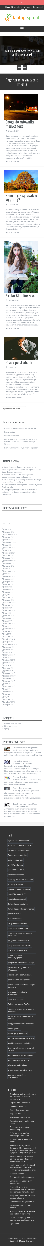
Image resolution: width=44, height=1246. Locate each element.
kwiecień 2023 (9, 576)
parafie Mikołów (14, 914)
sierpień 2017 (9, 681)
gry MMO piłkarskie (15, 865)
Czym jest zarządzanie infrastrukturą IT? (20, 428)
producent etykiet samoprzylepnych (15, 956)
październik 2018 (10, 644)
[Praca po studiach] (21, 348)
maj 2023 (7, 574)
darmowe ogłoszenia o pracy (19, 850)
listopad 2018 (9, 642)
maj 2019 (7, 626)
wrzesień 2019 (10, 618)
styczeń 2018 (9, 668)
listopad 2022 (9, 582)
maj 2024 (7, 550)
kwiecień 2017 (9, 691)
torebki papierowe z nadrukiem (20, 1043)
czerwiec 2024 (9, 548)
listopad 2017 (9, 673)
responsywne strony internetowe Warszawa (21, 1010)
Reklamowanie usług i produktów (22, 1202)
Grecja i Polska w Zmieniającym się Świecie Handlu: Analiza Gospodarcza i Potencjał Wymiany (20, 441)
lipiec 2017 (8, 684)
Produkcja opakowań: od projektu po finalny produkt (22, 52)
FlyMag (20, 1241)
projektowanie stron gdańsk (19, 980)
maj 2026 (7, 529)
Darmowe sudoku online (17, 855)
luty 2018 (7, 665)
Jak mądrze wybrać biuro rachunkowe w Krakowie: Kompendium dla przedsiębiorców (18, 763)
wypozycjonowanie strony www (20, 1070)
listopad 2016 (9, 705)
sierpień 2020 (9, 605)
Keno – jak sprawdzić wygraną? (21, 197)
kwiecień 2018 (9, 660)
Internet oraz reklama (14, 398)
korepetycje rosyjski (15, 884)
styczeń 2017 (9, 699)
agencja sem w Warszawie (18, 840)
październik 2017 (10, 676)
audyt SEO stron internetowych (20, 845)
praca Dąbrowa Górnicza (17, 950)
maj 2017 (7, 689)
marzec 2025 (9, 540)
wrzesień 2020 (10, 603)
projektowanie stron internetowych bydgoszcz (21, 986)
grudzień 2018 (9, 639)
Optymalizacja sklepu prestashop (21, 909)
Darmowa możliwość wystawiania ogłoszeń (21, 448)
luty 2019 (7, 634)
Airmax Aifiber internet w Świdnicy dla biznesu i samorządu (24, 8)
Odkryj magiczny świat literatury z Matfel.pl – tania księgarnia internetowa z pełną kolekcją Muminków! (20, 492)
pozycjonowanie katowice (18, 928)
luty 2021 (7, 595)
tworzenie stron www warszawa (20, 1055)
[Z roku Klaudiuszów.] (21, 267)
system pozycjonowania (17, 1033)
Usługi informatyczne (18, 1106)
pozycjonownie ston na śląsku (19, 946)
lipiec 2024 (8, 545)
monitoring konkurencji (17, 899)
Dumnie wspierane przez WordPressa (22, 1239)
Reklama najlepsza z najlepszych (25, 748)
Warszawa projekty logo (17, 1065)
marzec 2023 (9, 579)
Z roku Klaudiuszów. (20, 295)
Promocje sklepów (17, 1174)
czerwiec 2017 (9, 686)
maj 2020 (7, 613)
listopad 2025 (9, 532)
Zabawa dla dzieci (20, 777)
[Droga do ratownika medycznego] (21, 106)
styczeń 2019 (9, 637)
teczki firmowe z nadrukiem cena (21, 1038)
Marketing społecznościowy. (21, 1117)
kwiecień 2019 (9, 629)
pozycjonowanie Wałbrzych (18, 941)
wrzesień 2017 (10, 678)
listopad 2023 (9, 558)
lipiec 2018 (8, 652)
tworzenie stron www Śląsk (18, 1060)
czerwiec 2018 (9, 655)
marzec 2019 (9, 631)
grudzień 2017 (9, 671)
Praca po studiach (19, 362)
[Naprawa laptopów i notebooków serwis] (22, 18)
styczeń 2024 (9, 555)
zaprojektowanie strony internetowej (17, 1076)
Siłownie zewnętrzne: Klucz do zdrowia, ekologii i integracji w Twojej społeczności (21, 1158)
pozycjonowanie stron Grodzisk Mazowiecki (20, 934)
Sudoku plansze (14, 1029)
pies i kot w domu (15, 919)
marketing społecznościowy (19, 889)
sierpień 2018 (9, 650)
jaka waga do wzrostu (16, 870)
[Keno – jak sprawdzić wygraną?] (21, 181)
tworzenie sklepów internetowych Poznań (21, 1049)
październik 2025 (10, 535)
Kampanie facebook (16, 875)
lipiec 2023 (8, 569)
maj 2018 (7, 658)
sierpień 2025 (9, 537)
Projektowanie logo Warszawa (20, 975)
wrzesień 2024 (10, 542)
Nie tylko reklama (13, 161)
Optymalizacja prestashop (18, 904)
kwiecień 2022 (9, 590)
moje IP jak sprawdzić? (17, 894)
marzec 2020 (9, 616)
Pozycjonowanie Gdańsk (17, 924)
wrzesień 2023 (10, 563)
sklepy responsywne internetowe (21, 1024)
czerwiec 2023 (9, 571)
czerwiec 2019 (9, 623)
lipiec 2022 (8, 587)
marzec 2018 (9, 663)
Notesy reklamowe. (11, 436)
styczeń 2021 (9, 597)
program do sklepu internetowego (21, 963)
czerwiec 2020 (9, 610)
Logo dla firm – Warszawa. (20, 1103)
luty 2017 (7, 697)
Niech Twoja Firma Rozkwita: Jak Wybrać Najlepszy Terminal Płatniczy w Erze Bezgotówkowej (23, 1167)
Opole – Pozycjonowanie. (22, 788)
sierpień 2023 (9, 566)
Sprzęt (6, 729)
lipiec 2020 (8, 608)
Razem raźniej (9, 432)
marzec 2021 (9, 592)
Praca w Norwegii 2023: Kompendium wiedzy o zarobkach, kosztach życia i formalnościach (23, 1189)
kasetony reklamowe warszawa (20, 880)
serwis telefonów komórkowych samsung (20, 1017)
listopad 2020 (9, 600)
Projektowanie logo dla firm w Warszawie (19, 969)
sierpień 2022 (9, 584)
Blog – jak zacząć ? (17, 1114)
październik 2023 (10, 561)
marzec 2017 (9, 694)
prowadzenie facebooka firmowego (17, 993)
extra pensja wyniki (15, 860)
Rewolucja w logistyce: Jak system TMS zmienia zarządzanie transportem (23, 1096)
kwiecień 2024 (9, 553)
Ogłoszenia (14, 1224)
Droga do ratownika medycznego (20, 124)
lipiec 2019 (8, 621)
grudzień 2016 (9, 702)
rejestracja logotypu (15, 999)
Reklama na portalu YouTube (19, 1004)
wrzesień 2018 (10, 647)
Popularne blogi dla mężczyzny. (22, 1177)
